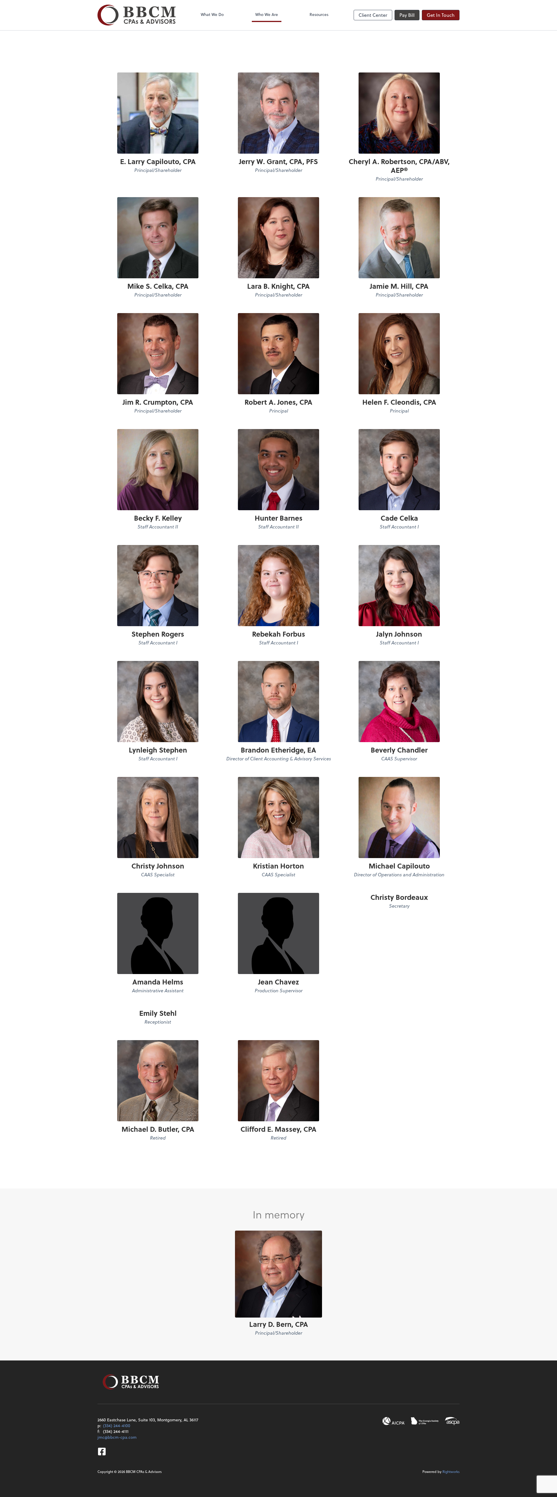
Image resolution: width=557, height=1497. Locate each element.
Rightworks (451, 1471)
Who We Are (266, 14)
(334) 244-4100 (116, 1425)
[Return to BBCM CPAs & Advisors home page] (136, 15)
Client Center (373, 15)
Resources (319, 14)
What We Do (212, 14)
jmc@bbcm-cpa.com (117, 1437)
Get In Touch (441, 15)
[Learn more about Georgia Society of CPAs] (425, 1421)
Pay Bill (407, 15)
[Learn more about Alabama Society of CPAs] (452, 1421)
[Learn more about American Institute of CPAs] (393, 1421)
